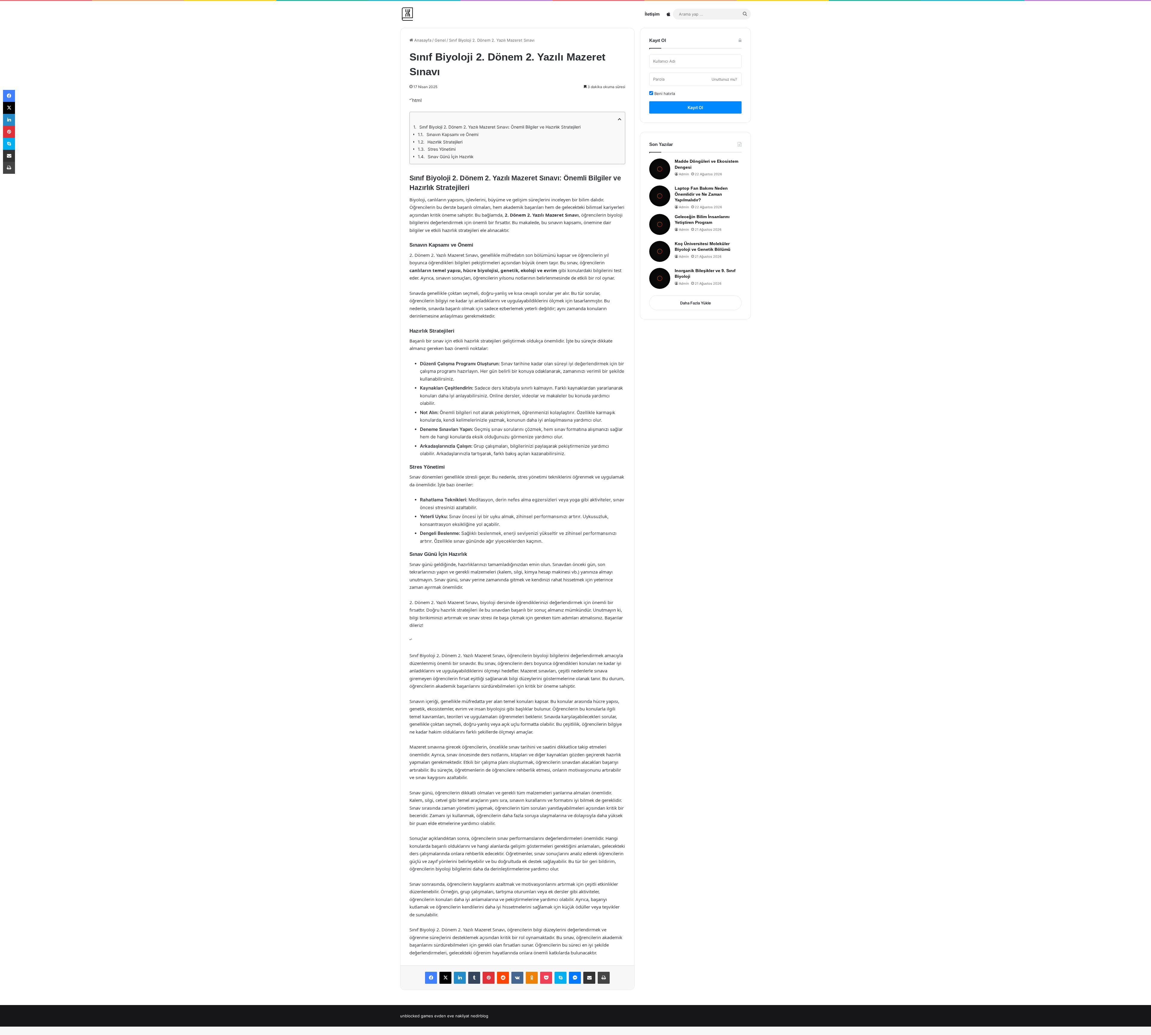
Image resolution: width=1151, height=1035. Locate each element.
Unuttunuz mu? (724, 79)
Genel (440, 40)
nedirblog (479, 1015)
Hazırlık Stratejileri (444, 141)
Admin (684, 174)
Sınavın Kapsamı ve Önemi (452, 134)
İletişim (652, 13)
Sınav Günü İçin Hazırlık (451, 156)
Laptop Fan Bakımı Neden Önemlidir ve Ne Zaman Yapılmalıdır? (701, 194)
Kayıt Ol (695, 107)
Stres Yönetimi (442, 149)
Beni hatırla (664, 93)
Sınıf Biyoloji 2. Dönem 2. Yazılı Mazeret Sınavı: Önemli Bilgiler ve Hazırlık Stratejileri (500, 126)
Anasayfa (422, 40)
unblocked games (416, 1015)
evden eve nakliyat (451, 1015)
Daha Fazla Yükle (695, 303)
